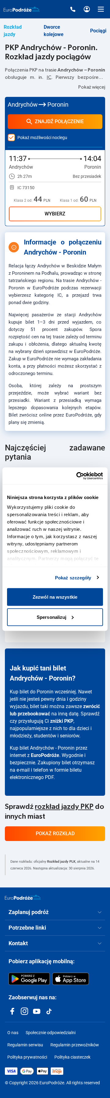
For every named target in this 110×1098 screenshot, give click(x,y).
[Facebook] (12, 1011)
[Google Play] (29, 979)
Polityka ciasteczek (72, 1057)
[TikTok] (49, 1011)
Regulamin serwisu (25, 1044)
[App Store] (70, 979)
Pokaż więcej (91, 87)
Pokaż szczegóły (73, 577)
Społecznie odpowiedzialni (50, 1032)
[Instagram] (24, 1011)
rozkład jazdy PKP (64, 806)
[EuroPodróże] (23, 897)
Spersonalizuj (51, 616)
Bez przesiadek (87, 176)
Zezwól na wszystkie (55, 597)
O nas (12, 1032)
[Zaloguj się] (86, 9)
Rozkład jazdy (13, 30)
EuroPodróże (45, 755)
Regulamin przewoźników (74, 1044)
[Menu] (101, 9)
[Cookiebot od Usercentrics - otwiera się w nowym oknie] (77, 476)
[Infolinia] (73, 9)
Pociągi (98, 31)
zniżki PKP (61, 721)
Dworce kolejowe (54, 30)
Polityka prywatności (27, 1057)
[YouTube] (36, 1011)
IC (49, 77)
